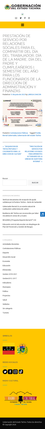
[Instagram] (29, 18)
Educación (6, 266)
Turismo (6, 313)
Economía (6, 261)
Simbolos (6, 304)
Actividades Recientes (11, 244)
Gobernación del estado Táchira (29, 135)
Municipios (7, 287)
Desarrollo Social (9, 257)
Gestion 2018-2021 (10, 274)
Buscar (5, 178)
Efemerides (7, 270)
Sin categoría (7, 308)
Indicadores (7, 283)
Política (5, 291)
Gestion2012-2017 (10, 278)
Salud (5, 300)
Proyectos (6, 296)
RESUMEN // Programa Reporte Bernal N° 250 (19, 220)
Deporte (6, 253)
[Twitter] (21, 18)
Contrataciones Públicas (19, 133)
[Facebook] (24, 18)
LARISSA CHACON (34, 94)
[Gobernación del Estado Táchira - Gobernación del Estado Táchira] (22, 7)
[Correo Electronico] (16, 18)
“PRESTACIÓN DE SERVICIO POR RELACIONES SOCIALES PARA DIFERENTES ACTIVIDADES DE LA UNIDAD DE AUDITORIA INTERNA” (33, 153)
